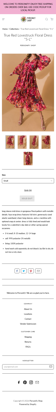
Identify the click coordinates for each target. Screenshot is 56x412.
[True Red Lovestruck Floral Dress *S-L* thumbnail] (10, 142)
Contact (28, 319)
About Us (28, 309)
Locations (28, 314)
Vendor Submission (28, 324)
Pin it (31, 271)
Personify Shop (28, 45)
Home (5, 29)
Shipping (28, 337)
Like (17, 271)
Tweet (24, 271)
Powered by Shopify (27, 404)
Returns (28, 342)
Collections (14, 29)
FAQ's (28, 347)
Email (38, 271)
